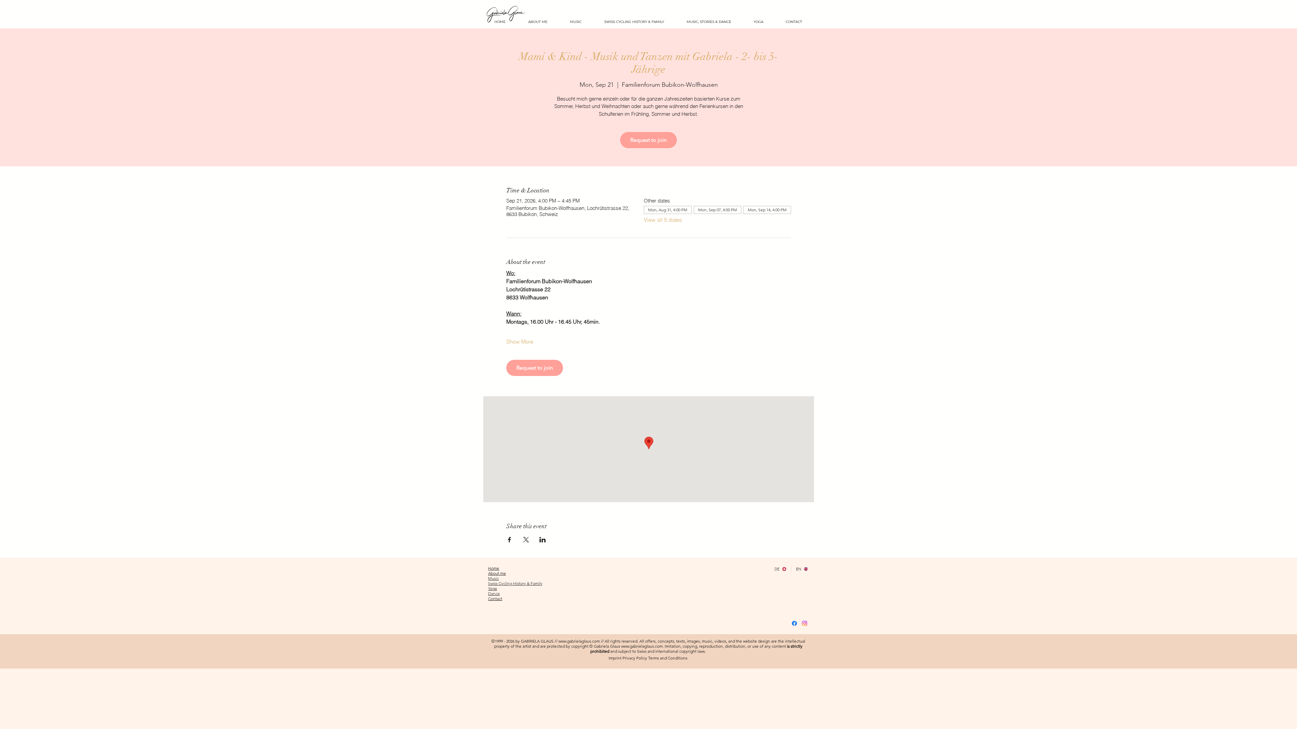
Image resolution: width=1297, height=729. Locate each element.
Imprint (615, 657)
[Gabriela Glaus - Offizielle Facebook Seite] (794, 623)
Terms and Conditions (667, 657)
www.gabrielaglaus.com (579, 641)
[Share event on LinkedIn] (542, 539)
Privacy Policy (634, 657)
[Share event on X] (526, 539)
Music (493, 578)
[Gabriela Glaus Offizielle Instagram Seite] (804, 623)
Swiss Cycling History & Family (515, 583)
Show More (519, 341)
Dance (494, 593)
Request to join (648, 140)
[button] (758, 22)
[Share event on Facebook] (509, 539)
